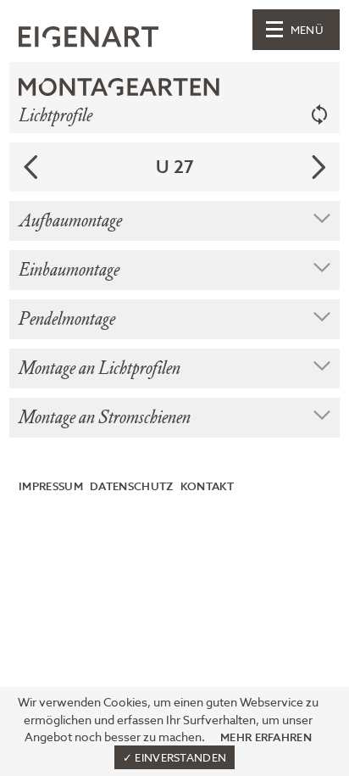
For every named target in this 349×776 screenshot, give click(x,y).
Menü (307, 30)
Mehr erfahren (266, 737)
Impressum (51, 487)
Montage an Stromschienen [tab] (105, 417)
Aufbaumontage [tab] (70, 221)
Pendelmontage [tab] (67, 319)
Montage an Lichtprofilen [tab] (99, 368)
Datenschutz (131, 487)
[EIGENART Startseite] (88, 39)
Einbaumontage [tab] (69, 270)
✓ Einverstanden (175, 758)
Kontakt (207, 487)
